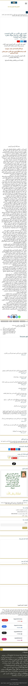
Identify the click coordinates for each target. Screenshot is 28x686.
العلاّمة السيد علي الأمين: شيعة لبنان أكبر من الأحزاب (15, 353)
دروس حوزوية (8, 661)
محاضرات (15, 671)
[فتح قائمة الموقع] (26, 3)
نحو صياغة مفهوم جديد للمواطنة (20, 431)
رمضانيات (5, 663)
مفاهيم (3, 671)
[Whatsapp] (19, 317)
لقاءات (19, 667)
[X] (14, 317)
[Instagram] (9, 317)
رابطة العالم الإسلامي (4, 321)
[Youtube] (12, 449)
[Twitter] (17, 449)
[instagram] (9, 449)
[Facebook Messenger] (16, 317)
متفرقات (8, 669)
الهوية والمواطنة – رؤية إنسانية (20, 376)
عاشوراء (25, 665)
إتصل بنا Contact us (15, 657)
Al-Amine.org (14, 679)
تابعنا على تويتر (24, 561)
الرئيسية (25, 14)
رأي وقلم (19, 663)
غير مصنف (18, 665)
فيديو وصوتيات (9, 665)
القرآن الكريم (4, 657)
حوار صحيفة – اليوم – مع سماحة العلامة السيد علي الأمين (18, 325)
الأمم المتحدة (23, 321)
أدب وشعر (5, 655)
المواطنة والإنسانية (22, 388)
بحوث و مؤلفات (12, 659)
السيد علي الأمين (16, 321)
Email (26, 522)
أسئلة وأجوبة (23, 657)
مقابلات (24, 673)
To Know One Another (21, 655)
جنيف (11, 321)
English (10, 655)
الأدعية (10, 657)
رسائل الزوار (11, 663)
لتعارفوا (21, 14)
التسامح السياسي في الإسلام (20, 406)
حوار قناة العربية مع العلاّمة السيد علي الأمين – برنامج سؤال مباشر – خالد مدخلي (15, 400)
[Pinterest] (14, 449)
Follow (4, 626)
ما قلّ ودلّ (16, 669)
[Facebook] (11, 317)
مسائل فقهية (8, 671)
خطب (21, 661)
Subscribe (5, 620)
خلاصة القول (15, 661)
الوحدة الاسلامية (23, 659)
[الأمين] (14, 3)
